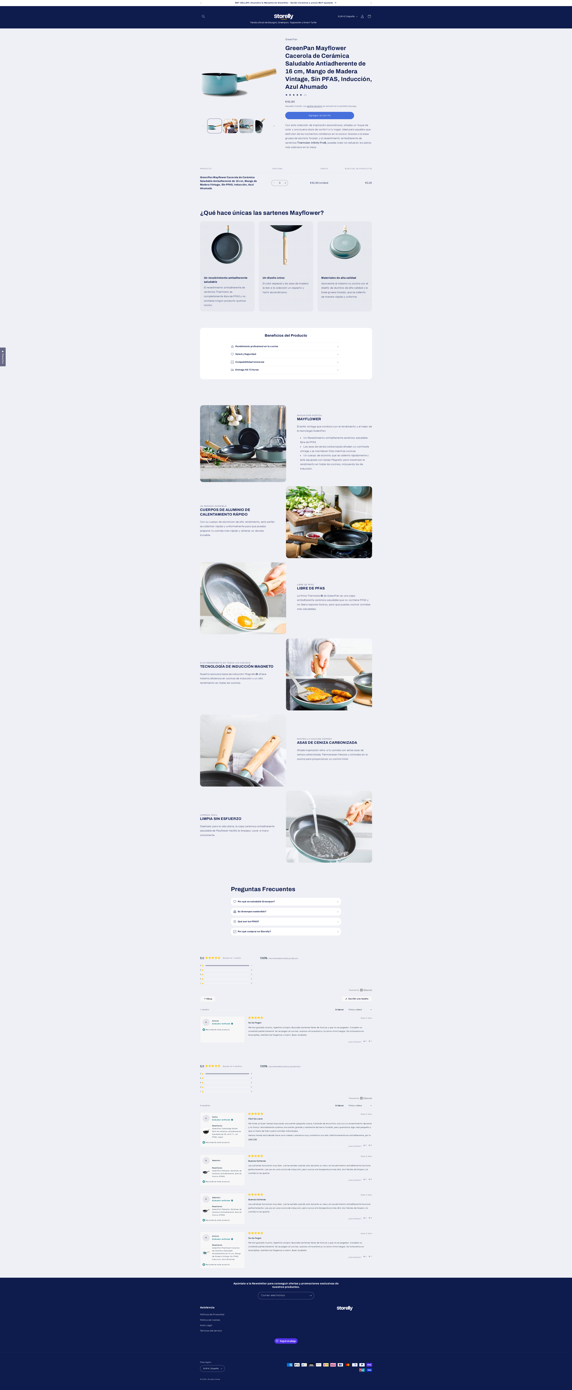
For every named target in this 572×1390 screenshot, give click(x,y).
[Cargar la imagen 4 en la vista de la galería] (262, 126)
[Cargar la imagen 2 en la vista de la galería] (230, 126)
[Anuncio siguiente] (371, 3)
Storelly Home (214, 1379)
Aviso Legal (206, 1325)
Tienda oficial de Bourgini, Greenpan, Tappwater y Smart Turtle (283, 22)
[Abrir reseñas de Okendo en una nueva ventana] (360, 990)
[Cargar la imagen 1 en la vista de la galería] (214, 126)
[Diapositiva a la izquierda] (203, 126)
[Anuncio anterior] (201, 3)
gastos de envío (314, 106)
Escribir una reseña (360, 1000)
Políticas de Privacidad (212, 1314)
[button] (203, 16)
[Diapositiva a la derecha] (274, 126)
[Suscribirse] (310, 1295)
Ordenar (339, 1010)
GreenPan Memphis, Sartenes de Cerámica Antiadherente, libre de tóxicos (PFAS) (227, 1173)
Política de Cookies (210, 1320)
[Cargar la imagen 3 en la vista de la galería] (246, 126)
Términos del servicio (211, 1331)
